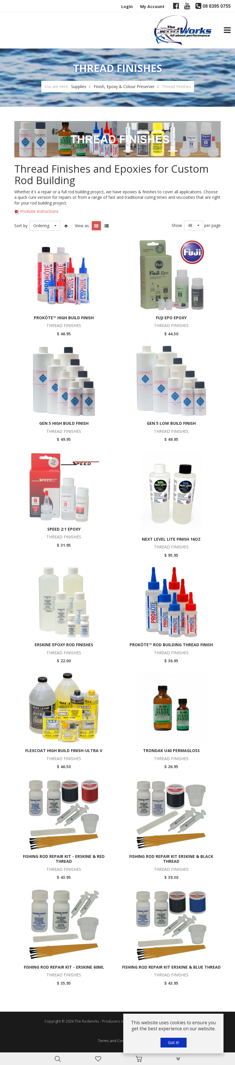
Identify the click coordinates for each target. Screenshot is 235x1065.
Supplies (78, 86)
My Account (152, 6)
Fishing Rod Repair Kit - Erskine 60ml (64, 967)
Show (177, 225)
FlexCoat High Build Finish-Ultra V (63, 750)
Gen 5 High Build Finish (64, 423)
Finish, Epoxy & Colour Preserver (124, 86)
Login (127, 6)
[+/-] (65, 225)
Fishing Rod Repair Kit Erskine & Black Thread (171, 859)
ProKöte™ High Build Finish (64, 317)
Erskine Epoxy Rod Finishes (64, 644)
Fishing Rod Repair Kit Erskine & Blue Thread (171, 967)
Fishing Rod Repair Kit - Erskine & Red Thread (64, 859)
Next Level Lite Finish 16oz (171, 539)
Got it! (173, 1042)
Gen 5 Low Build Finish (171, 423)
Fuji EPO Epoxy (171, 317)
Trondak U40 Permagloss (171, 750)
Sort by (21, 225)
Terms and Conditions (117, 1040)
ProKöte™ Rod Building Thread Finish (171, 644)
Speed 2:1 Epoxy (64, 529)
